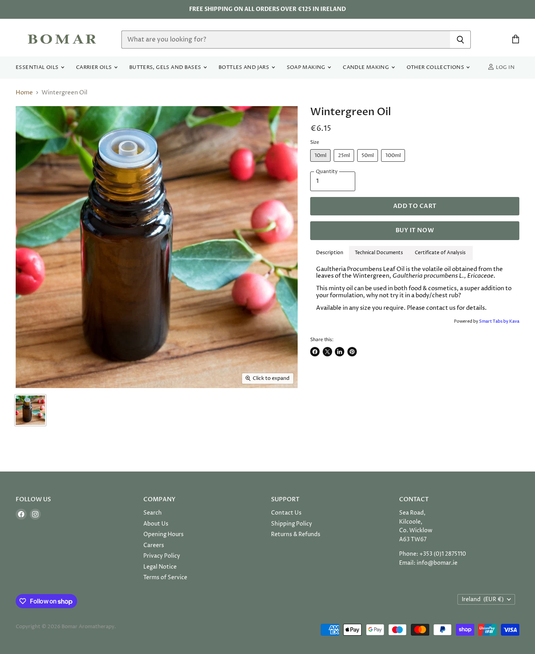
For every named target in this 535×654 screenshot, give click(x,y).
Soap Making (307, 67)
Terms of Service (165, 577)
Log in (504, 67)
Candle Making (366, 67)
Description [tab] (329, 252)
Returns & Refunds (295, 534)
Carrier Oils (94, 67)
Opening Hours (163, 534)
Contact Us (286, 513)
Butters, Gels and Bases (165, 67)
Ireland (483, 599)
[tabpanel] (414, 288)
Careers (153, 545)
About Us (155, 524)
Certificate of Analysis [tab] (441, 252)
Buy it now (415, 230)
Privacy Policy (161, 556)
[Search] (460, 40)
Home (24, 92)
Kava (514, 321)
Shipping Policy (291, 524)
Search (152, 513)
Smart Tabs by (494, 321)
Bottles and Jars (245, 67)
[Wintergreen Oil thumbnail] (30, 410)
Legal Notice (160, 567)
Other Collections (436, 67)
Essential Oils (38, 67)
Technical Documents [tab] (379, 252)
